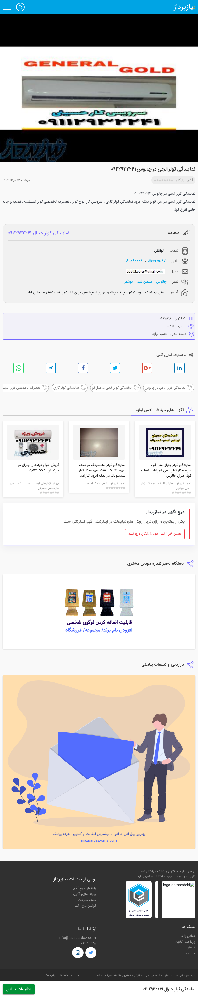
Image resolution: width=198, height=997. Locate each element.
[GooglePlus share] (147, 368)
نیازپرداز (184, 7)
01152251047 (156, 261)
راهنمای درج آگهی (83, 888)
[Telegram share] (51, 368)
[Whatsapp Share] (18, 368)
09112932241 (134, 261)
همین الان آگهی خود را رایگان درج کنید (154, 533)
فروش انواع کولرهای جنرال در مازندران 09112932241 (38, 467)
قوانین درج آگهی (84, 905)
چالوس (161, 282)
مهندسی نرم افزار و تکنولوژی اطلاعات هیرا (130, 975)
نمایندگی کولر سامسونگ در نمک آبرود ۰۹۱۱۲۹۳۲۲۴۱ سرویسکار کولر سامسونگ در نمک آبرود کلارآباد (102, 470)
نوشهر (129, 282)
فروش (191, 947)
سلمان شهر (144, 282)
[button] (20, 7)
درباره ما (190, 953)
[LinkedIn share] (179, 368)
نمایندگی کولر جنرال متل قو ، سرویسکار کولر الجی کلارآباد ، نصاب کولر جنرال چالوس (166, 470)
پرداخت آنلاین (185, 942)
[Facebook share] (83, 368)
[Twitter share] (115, 368)
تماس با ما (188, 936)
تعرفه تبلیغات (87, 900)
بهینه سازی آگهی (84, 894)
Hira (76, 975)
